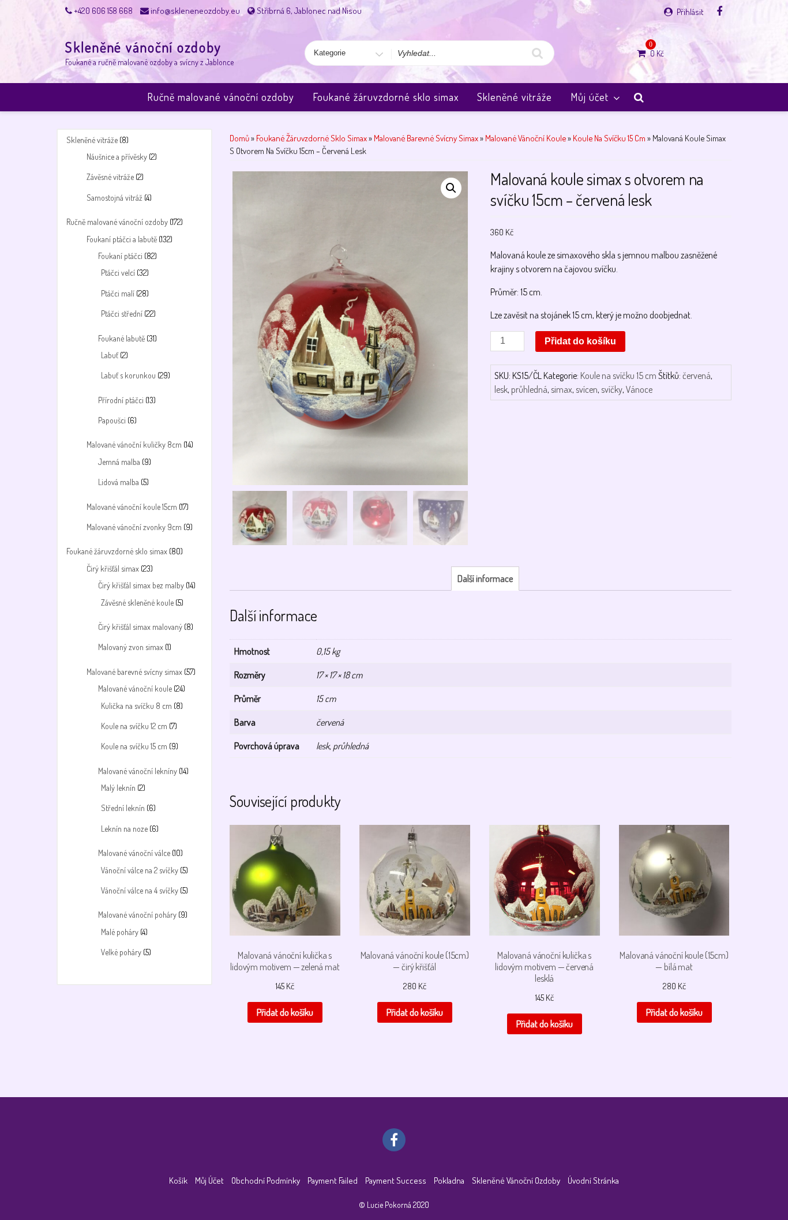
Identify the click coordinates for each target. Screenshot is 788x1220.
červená (696, 375)
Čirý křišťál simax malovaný (140, 627)
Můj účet (590, 97)
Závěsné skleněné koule (137, 602)
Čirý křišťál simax (113, 568)
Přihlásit (690, 11)
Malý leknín (118, 788)
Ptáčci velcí (118, 272)
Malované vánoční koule (135, 688)
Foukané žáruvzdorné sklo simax (386, 97)
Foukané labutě (121, 338)
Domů (239, 138)
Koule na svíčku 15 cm (134, 746)
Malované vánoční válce (134, 853)
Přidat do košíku (580, 341)
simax (561, 389)
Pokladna (449, 1180)
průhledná (529, 389)
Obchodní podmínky (265, 1180)
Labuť (109, 355)
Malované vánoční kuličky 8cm (134, 444)
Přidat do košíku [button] (285, 1012)
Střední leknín (123, 808)
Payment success (395, 1180)
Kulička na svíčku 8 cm (136, 706)
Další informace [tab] (485, 578)
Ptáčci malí (117, 293)
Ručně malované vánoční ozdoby (220, 97)
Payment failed (332, 1180)
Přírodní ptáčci (121, 400)
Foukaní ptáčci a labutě (122, 239)
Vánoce (639, 389)
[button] (451, 188)
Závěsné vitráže (110, 177)
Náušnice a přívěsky (117, 157)
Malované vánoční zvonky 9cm (134, 527)
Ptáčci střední (121, 313)
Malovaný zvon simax (130, 647)
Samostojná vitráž (114, 197)
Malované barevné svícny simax (134, 672)
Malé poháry (119, 932)
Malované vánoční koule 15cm (132, 507)
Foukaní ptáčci (120, 256)
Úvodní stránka (593, 1180)
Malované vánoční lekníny (137, 771)
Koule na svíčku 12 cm (134, 726)
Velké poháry (121, 952)
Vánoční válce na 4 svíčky (139, 890)
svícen (587, 389)
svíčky (611, 389)
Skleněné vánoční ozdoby (143, 47)
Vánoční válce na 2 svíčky (139, 870)
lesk (501, 389)
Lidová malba (118, 482)
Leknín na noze (124, 829)
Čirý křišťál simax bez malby (141, 585)
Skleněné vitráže (514, 97)
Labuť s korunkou (128, 375)
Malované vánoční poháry (137, 914)
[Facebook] (719, 11)
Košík (178, 1180)
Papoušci (112, 420)
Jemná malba (119, 462)
